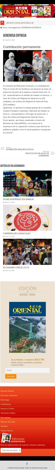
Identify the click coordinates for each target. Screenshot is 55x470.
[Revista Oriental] (27, 10)
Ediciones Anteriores (9, 395)
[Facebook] (27, 464)
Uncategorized (14, 28)
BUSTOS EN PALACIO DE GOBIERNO (37, 154)
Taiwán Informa (7, 431)
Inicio (4, 28)
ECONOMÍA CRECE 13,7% (16, 267)
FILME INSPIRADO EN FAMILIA (18, 199)
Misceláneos (6, 417)
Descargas (5, 400)
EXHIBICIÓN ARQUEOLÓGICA (20, 149)
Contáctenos (6, 404)
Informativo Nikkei (8, 413)
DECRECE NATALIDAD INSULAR (20, 23)
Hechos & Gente (7, 409)
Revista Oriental (7, 391)
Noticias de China (8, 422)
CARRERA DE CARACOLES (17, 233)
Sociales (4, 426)
